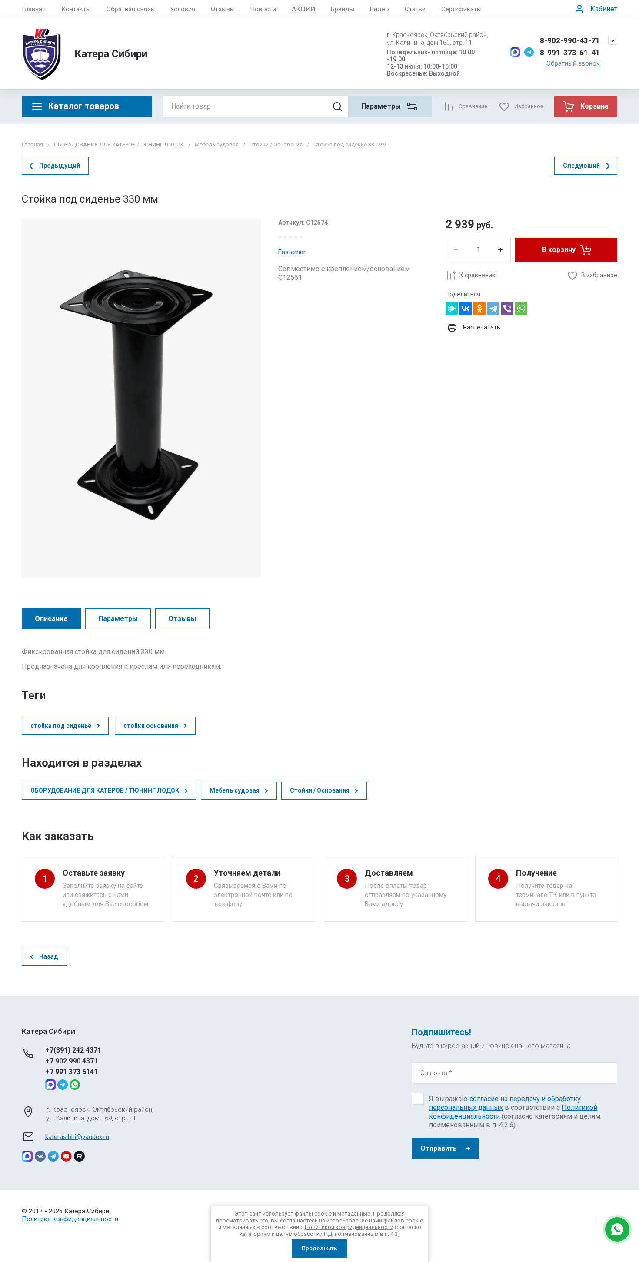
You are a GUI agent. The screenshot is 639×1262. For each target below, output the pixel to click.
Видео (379, 9)
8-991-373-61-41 (570, 52)
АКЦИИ (303, 9)
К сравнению (478, 275)
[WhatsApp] (521, 308)
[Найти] (337, 106)
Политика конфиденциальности (70, 1219)
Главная (34, 9)
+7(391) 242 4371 (73, 1050)
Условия (182, 9)
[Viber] (507, 308)
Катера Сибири (110, 54)
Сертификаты (461, 9)
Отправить (438, 1148)
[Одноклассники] (479, 308)
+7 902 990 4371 (71, 1061)
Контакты (76, 9)
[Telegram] (493, 308)
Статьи (415, 9)
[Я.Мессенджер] (452, 308)
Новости (263, 9)
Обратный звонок (573, 63)
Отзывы (223, 9)
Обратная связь (130, 9)
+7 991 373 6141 (71, 1072)
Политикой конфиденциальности (349, 1227)
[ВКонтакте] (465, 308)
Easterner (292, 252)
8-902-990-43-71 (570, 40)
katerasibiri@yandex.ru (77, 1137)
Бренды (342, 9)
